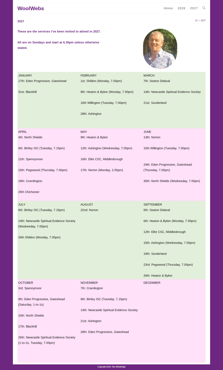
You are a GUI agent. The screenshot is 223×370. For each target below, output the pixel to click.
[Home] (196, 20)
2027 (203, 20)
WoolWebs (30, 8)
